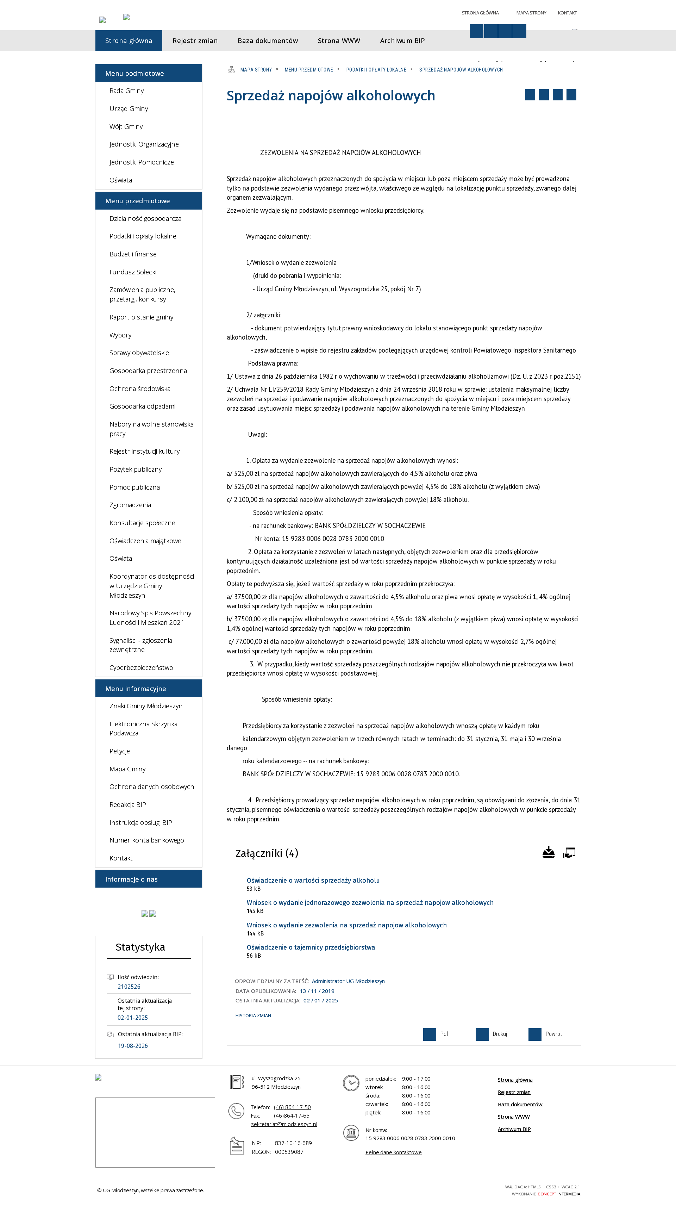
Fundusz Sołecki (132, 271)
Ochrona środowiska (139, 388)
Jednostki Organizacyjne (144, 143)
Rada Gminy (126, 90)
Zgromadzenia (130, 504)
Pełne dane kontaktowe (393, 1152)
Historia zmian (253, 1015)
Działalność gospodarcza (145, 218)
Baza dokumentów (520, 1104)
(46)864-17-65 (291, 1115)
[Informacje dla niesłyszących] (505, 31)
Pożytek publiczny (135, 469)
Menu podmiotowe (134, 73)
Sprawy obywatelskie (139, 352)
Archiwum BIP (514, 1128)
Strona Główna (480, 13)
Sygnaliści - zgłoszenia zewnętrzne (140, 645)
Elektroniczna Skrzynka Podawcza (143, 728)
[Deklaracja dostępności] (491, 31)
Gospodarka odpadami (142, 406)
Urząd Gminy (128, 108)
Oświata (120, 179)
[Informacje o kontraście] (519, 31)
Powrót (558, 94)
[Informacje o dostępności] (476, 31)
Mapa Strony (531, 13)
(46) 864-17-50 (292, 1107)
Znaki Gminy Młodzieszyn (146, 705)
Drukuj (544, 94)
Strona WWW (514, 1116)
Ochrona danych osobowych (151, 786)
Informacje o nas (131, 879)
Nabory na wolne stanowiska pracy (151, 428)
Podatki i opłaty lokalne (142, 235)
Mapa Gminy (127, 768)
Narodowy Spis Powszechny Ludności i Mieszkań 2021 (150, 617)
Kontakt (567, 13)
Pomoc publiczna (134, 487)
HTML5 (440, 1189)
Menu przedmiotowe (137, 200)
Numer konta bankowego (146, 839)
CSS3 (453, 1189)
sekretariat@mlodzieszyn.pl (284, 1123)
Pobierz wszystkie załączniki (548, 851)
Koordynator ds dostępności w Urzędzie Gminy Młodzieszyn (151, 585)
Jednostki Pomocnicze (141, 161)
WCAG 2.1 (478, 1189)
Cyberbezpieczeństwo (141, 667)
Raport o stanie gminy (141, 316)
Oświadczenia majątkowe (145, 540)
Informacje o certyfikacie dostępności (362, 1190)
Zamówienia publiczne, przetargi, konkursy (142, 294)
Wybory (120, 334)
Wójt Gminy (126, 126)
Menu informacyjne (135, 688)
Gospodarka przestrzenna (148, 370)
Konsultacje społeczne (142, 522)
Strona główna (515, 1079)
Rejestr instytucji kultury (144, 451)
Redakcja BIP (127, 804)
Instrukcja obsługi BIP (140, 822)
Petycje (119, 750)
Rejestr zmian (514, 1091)
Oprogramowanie (569, 851)
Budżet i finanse (133, 253)
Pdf (530, 94)
